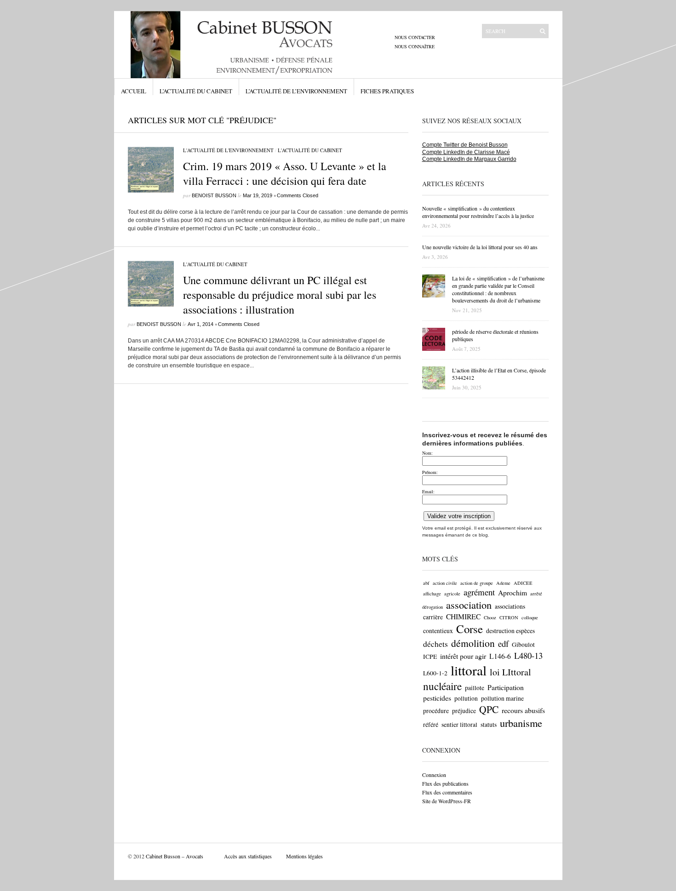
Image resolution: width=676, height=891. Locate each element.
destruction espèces (510, 631)
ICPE (430, 656)
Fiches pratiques (387, 91)
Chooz (490, 617)
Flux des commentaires (447, 792)
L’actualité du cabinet (196, 91)
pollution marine (502, 698)
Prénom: (430, 472)
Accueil (133, 91)
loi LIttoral (510, 672)
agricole (452, 593)
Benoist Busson (214, 195)
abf (426, 583)
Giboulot (523, 644)
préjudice (464, 711)
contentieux (438, 631)
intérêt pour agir (463, 656)
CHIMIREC (463, 616)
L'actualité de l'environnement (228, 150)
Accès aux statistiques (248, 856)
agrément (479, 592)
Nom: (427, 453)
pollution (466, 698)
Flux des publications (445, 783)
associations (510, 606)
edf (503, 643)
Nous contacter (415, 37)
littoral (469, 670)
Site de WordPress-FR (446, 801)
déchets (435, 644)
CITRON (508, 617)
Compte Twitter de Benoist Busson (465, 145)
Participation (505, 687)
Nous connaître (415, 46)
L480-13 (528, 655)
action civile (445, 583)
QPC (488, 709)
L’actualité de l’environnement (296, 91)
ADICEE (523, 583)
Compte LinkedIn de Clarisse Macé (466, 152)
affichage (432, 593)
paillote (474, 688)
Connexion (434, 774)
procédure (436, 711)
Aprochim (512, 592)
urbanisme (521, 723)
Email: (428, 491)
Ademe (503, 583)
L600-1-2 (435, 673)
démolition (473, 643)
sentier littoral (459, 724)
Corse (469, 628)
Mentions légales (304, 856)
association (469, 604)
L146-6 (500, 656)
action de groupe (476, 583)
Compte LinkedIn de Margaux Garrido (469, 159)
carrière (433, 617)
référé (430, 724)
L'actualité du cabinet (310, 150)
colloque (529, 617)
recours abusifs (523, 710)
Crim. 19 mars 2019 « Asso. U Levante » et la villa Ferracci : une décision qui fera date (284, 173)
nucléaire (442, 686)
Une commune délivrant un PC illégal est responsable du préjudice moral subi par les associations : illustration (279, 295)
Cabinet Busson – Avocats (174, 856)
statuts (489, 724)
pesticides (437, 698)
